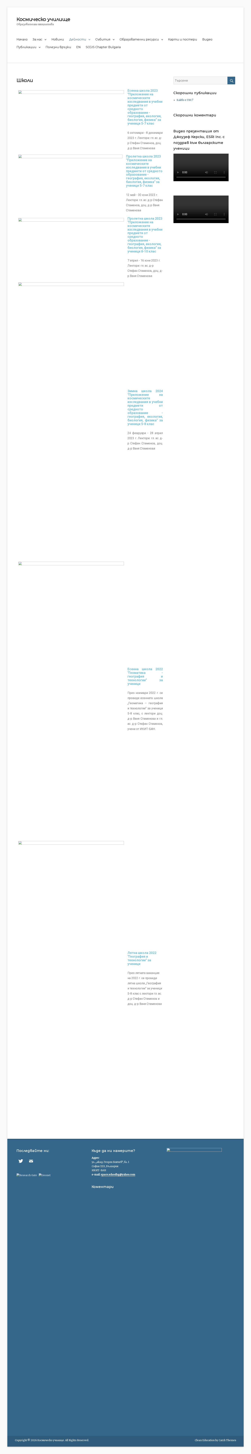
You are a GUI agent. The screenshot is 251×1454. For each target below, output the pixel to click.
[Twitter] (21, 1161)
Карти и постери (182, 39)
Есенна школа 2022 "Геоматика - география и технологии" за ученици (145, 676)
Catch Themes (227, 1440)
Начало (22, 39)
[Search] (231, 80)
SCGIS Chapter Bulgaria (103, 47)
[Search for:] (200, 80)
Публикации (26, 47)
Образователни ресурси (139, 39)
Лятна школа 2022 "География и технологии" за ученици (142, 958)
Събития (102, 39)
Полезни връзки (58, 47)
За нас (37, 39)
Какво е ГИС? (185, 100)
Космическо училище (43, 19)
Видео (207, 39)
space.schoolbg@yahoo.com (118, 1174)
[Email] (31, 1161)
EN (78, 47)
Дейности (77, 39)
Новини (57, 39)
